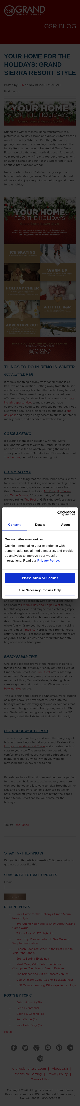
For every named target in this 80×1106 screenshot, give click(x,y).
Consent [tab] (14, 524)
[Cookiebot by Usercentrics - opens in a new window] (57, 513)
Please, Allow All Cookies (40, 578)
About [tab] (65, 524)
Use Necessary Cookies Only (40, 590)
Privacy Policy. (48, 560)
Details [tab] (40, 524)
